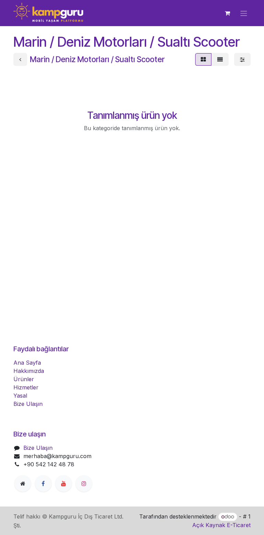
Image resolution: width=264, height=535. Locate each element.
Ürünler (23, 379)
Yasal (20, 395)
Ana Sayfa (27, 362)
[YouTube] (63, 483)
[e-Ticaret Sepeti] (227, 13)
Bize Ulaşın (28, 403)
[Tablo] (203, 59)
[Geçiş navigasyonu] (244, 13)
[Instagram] (84, 483)
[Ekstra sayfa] (22, 483)
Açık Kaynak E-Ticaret (221, 525)
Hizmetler (25, 387)
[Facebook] (43, 483)
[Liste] (220, 59)
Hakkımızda (28, 370)
